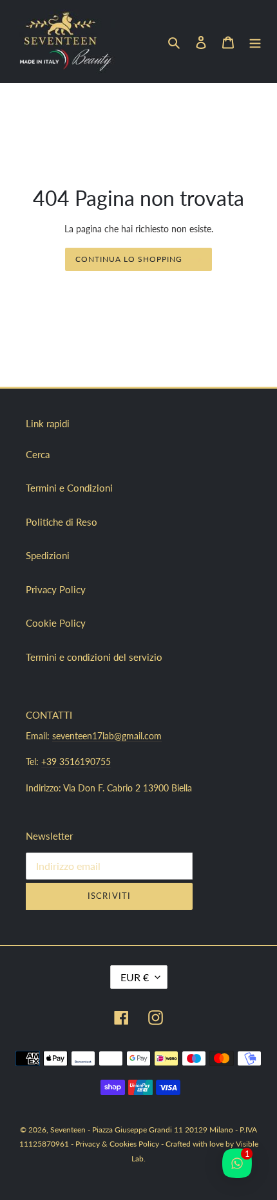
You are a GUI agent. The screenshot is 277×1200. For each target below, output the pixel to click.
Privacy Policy (56, 589)
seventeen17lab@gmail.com (107, 735)
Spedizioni (48, 555)
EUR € (134, 977)
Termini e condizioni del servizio (94, 657)
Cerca (38, 454)
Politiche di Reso (61, 522)
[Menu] (255, 41)
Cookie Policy (56, 623)
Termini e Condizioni (69, 488)
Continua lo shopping (128, 259)
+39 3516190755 (76, 761)
